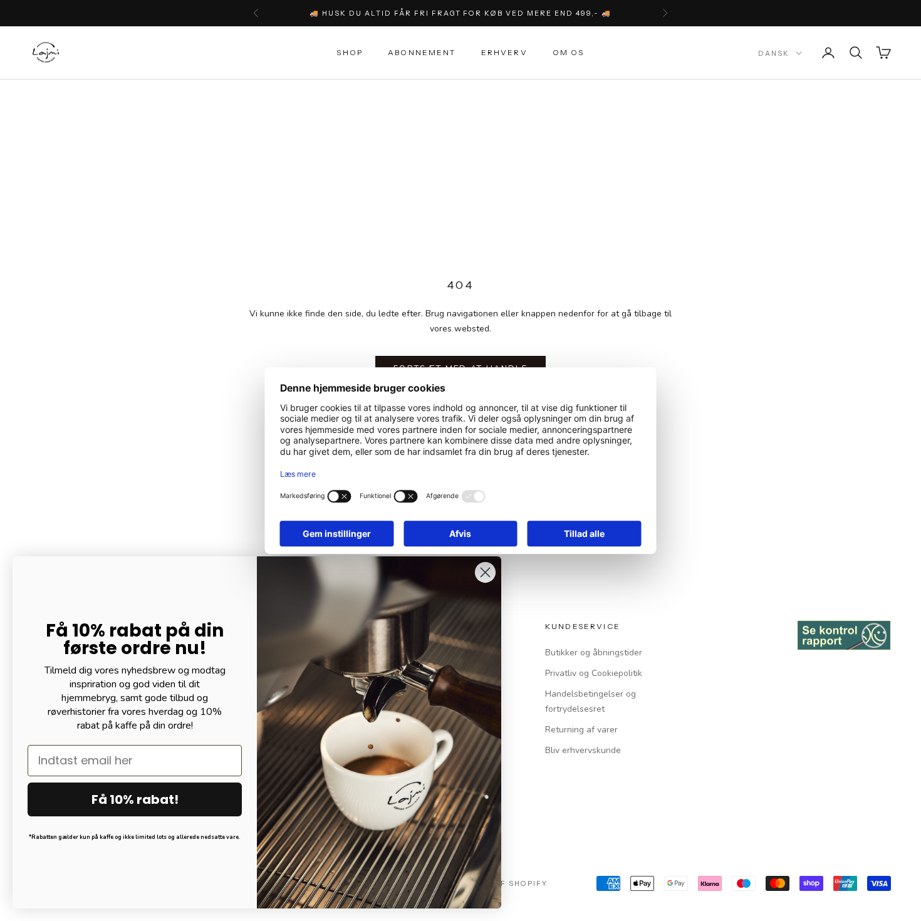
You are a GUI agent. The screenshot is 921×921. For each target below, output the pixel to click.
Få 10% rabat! (135, 799)
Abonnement (422, 52)
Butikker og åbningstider (593, 652)
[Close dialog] (485, 572)
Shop (349, 52)
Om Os (569, 52)
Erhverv (504, 52)
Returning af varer (581, 730)
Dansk (773, 53)
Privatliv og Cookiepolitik (593, 673)
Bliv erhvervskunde (583, 750)
